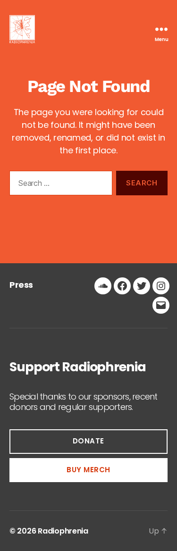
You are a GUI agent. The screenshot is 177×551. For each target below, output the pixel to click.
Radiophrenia (63, 531)
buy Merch (88, 470)
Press (21, 285)
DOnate (88, 441)
